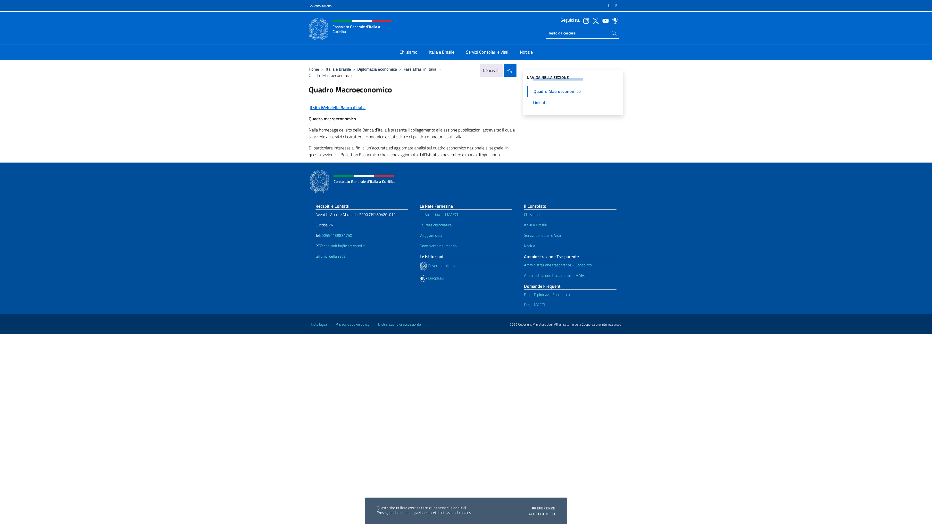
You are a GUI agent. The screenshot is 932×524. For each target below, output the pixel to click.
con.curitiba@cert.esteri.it (344, 246)
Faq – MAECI (534, 305)
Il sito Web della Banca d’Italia (338, 107)
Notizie (529, 246)
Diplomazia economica (377, 69)
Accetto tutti (542, 514)
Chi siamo (532, 214)
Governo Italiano (320, 5)
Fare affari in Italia (420, 69)
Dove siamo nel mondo (438, 246)
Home (314, 69)
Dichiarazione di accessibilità (399, 324)
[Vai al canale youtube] (604, 20)
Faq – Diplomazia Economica (547, 294)
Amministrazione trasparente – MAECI (555, 275)
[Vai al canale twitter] (594, 20)
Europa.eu (435, 278)
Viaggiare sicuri (431, 235)
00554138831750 (337, 235)
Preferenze (543, 508)
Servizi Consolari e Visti (542, 235)
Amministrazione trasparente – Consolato (558, 265)
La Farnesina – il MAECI (439, 214)
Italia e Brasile (338, 69)
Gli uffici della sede (330, 256)
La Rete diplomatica (436, 225)
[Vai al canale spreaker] (614, 20)
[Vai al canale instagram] (585, 20)
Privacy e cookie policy (352, 324)
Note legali (319, 324)
